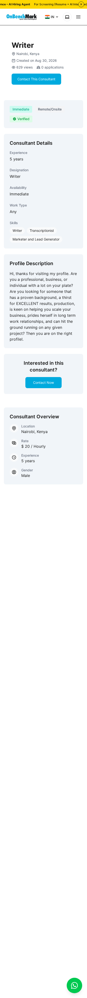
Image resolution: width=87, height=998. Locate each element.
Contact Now (43, 382)
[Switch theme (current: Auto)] (67, 17)
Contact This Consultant (36, 79)
